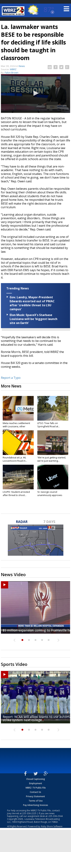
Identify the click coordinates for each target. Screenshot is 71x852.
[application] (35, 93)
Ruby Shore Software (51, 826)
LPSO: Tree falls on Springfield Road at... (48, 424)
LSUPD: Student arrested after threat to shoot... (16, 493)
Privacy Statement (35, 796)
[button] (35, 93)
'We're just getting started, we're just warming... (51, 459)
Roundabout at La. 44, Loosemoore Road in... (15, 459)
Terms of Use (36, 800)
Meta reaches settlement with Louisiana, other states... (16, 426)
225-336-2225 (29, 813)
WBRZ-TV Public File (35, 787)
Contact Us (35, 792)
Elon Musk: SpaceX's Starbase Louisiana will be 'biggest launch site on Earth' (33, 319)
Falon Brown (11, 72)
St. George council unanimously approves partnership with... (49, 495)
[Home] (13, 10)
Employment (35, 783)
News (22, 66)
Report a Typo (11, 378)
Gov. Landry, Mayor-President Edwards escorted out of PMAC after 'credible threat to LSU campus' (32, 303)
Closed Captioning (35, 779)
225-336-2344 (55, 816)
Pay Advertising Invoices (35, 805)
